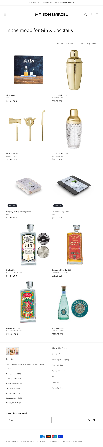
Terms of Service (58, 371)
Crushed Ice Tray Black (60, 212)
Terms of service (65, 441)
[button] (5, 14)
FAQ (53, 376)
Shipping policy (78, 441)
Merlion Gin (10, 270)
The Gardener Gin (58, 328)
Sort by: (60, 43)
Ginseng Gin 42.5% (13, 328)
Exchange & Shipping (60, 359)
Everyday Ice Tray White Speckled (18, 212)
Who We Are (57, 354)
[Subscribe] (48, 420)
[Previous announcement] (5, 3)
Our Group (56, 382)
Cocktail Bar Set (12, 154)
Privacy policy (52, 441)
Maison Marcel (16, 441)
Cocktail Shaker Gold (59, 95)
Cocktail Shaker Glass (60, 154)
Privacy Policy (57, 365)
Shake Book (10, 95)
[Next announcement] (98, 3)
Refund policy (57, 388)
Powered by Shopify (27, 441)
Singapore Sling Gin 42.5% (62, 270)
